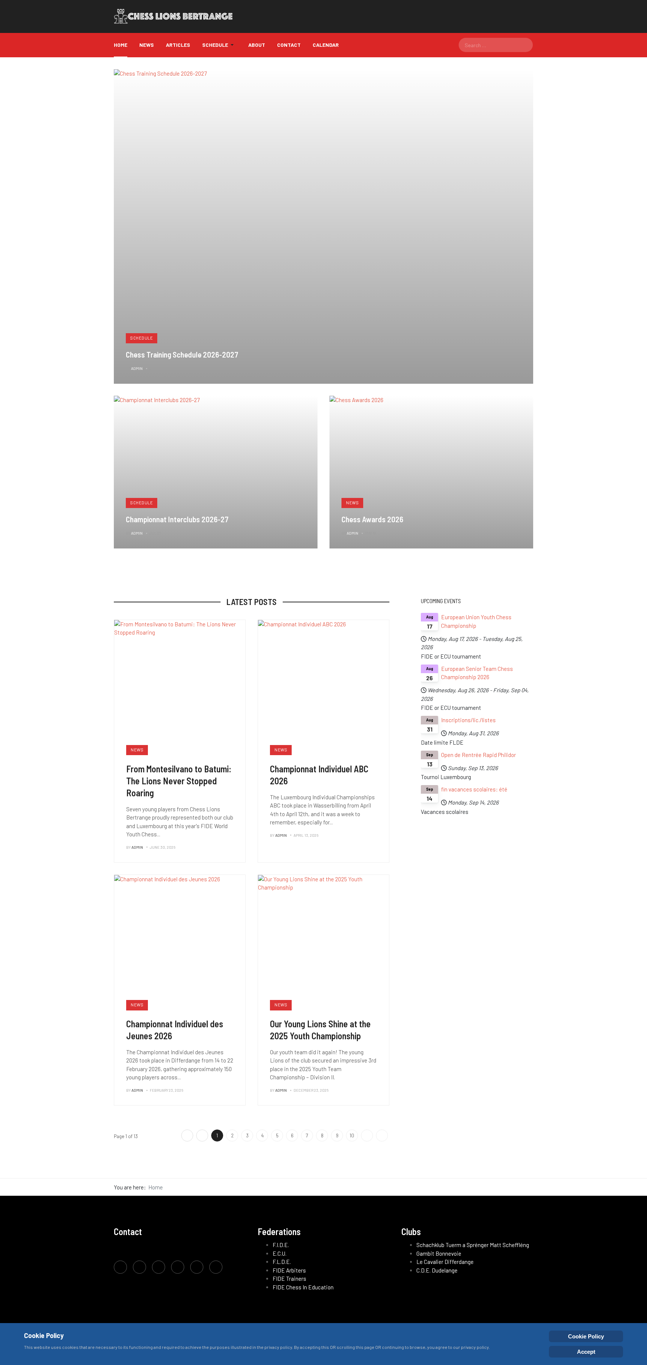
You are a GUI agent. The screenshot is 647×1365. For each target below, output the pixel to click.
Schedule (141, 337)
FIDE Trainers (289, 1278)
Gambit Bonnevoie (438, 1253)
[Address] (215, 1267)
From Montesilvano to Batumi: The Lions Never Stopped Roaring (178, 780)
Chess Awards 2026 (372, 519)
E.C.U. (279, 1253)
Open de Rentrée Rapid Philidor (478, 754)
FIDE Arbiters (289, 1270)
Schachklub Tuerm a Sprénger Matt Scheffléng (472, 1244)
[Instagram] (158, 1267)
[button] (219, 45)
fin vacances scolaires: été (474, 789)
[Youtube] (177, 1267)
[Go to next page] (367, 1135)
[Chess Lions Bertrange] (177, 16)
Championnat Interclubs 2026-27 (177, 519)
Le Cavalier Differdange (445, 1261)
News (352, 502)
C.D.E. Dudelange (437, 1270)
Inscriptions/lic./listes (468, 720)
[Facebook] (120, 1267)
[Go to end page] (382, 1135)
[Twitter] (139, 1267)
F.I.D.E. (281, 1244)
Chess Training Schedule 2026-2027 (182, 354)
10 (352, 1135)
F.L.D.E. (282, 1261)
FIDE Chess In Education (303, 1287)
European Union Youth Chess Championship (476, 621)
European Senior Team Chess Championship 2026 (477, 673)
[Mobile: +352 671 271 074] (196, 1267)
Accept (586, 1352)
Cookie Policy (586, 1336)
